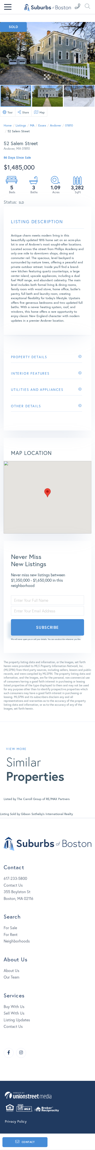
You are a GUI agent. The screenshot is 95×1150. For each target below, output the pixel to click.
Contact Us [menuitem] (13, 1026)
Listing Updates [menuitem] (17, 1019)
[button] (47, 492)
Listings (21, 125)
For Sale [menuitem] (10, 927)
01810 (69, 125)
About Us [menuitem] (11, 970)
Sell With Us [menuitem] (14, 1013)
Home (8, 125)
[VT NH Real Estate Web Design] (47, 1095)
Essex (42, 125)
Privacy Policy (16, 1121)
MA (32, 125)
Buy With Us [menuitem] (14, 1006)
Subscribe (47, 627)
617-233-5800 (15, 878)
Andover (55, 125)
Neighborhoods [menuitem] (17, 940)
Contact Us (13, 885)
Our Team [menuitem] (11, 976)
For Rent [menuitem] (11, 934)
